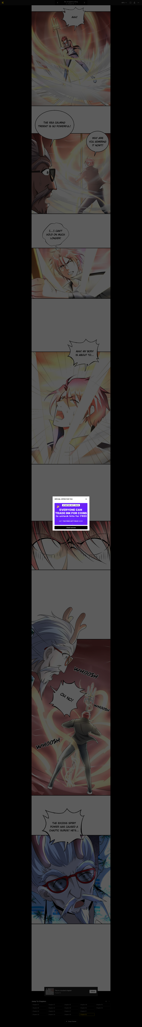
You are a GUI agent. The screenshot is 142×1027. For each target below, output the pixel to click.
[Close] (86, 499)
